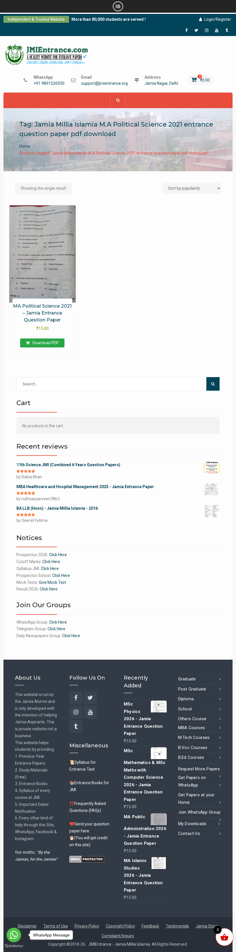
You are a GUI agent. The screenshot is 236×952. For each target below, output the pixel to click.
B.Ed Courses (191, 757)
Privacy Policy (87, 926)
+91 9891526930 (49, 83)
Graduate (187, 679)
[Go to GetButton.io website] (14, 946)
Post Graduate (192, 689)
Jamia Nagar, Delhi (161, 83)
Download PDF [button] (46, 342)
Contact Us (189, 833)
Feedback (150, 926)
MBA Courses (191, 727)
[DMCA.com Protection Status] (86, 858)
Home (24, 146)
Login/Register (217, 19)
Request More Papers (199, 769)
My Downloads (192, 823)
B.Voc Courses (193, 747)
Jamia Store (207, 926)
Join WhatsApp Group (199, 812)
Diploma (186, 698)
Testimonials (177, 926)
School (185, 709)
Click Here (58, 554)
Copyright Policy (120, 926)
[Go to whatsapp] (14, 935)
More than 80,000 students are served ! (108, 19)
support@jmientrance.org (104, 83)
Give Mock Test (52, 582)
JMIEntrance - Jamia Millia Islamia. (120, 944)
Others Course (192, 718)
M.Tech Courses (194, 737)
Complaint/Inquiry (118, 936)
